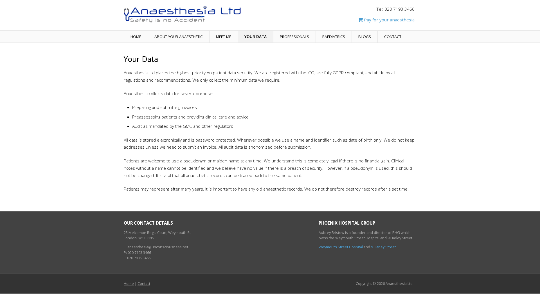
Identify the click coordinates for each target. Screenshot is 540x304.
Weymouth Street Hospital (341, 246)
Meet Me (223, 36)
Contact (392, 36)
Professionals (294, 36)
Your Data (255, 36)
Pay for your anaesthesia (389, 20)
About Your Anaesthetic (178, 36)
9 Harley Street (383, 246)
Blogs (364, 36)
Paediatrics (333, 36)
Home (135, 36)
